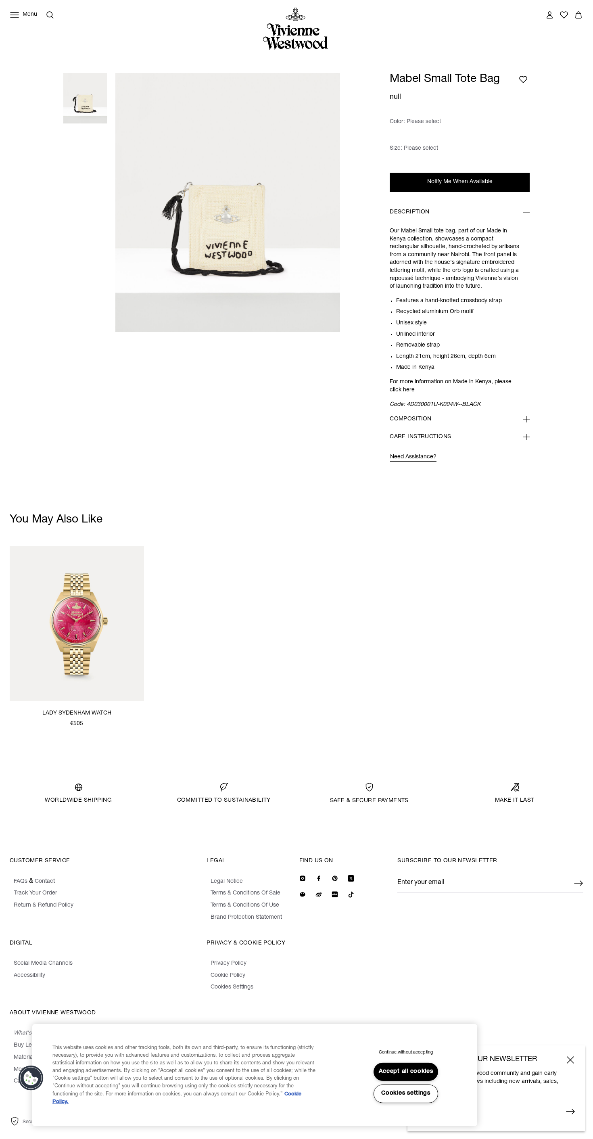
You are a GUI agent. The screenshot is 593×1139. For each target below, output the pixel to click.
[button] (31, 1078)
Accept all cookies (406, 1071)
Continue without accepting (406, 1052)
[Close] (570, 1060)
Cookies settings (405, 1093)
